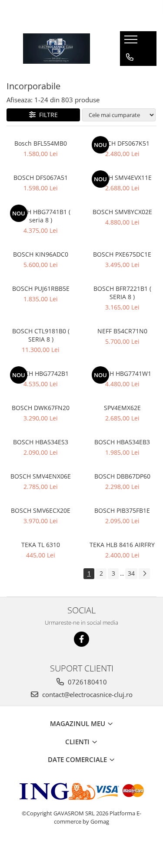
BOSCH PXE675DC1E (122, 254)
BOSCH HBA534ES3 (40, 442)
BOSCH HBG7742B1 (41, 373)
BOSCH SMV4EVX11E (122, 177)
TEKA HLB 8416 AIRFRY (122, 545)
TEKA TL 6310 (40, 545)
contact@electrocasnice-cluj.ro (86, 694)
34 (131, 573)
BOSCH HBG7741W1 (122, 373)
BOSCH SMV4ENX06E (40, 476)
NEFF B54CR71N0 (122, 331)
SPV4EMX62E (122, 408)
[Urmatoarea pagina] (144, 573)
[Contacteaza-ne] (130, 57)
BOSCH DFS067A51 (40, 177)
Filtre (47, 115)
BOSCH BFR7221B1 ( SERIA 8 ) (122, 292)
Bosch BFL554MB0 (40, 143)
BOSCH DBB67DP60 (122, 476)
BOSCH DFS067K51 (122, 143)
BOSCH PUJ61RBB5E (41, 288)
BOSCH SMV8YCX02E (122, 212)
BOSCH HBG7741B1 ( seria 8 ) (40, 216)
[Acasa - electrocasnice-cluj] (56, 48)
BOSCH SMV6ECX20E (40, 510)
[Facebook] (81, 639)
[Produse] (132, 42)
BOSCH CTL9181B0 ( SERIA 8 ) (41, 335)
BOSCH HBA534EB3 (122, 442)
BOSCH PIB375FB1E (122, 510)
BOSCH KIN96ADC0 (40, 254)
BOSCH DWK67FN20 (41, 408)
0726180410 (86, 682)
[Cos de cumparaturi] (129, 74)
